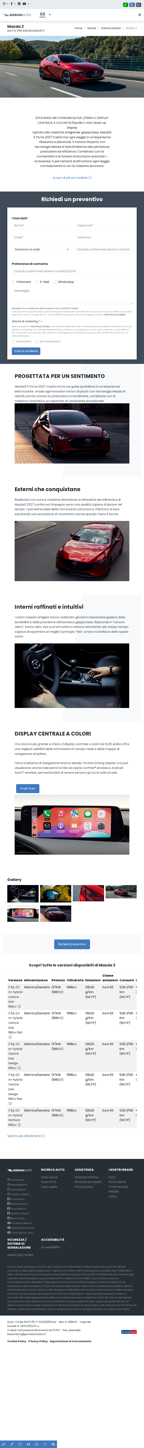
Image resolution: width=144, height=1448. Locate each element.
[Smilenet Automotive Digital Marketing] (129, 1332)
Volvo (113, 1196)
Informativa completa (114, 314)
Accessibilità (50, 1247)
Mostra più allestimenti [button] (25, 1136)
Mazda (92, 28)
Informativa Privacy (40, 326)
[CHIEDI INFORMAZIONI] (36, 1444)
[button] (42, 15)
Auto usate (49, 1187)
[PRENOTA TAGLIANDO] (12, 1444)
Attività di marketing (26, 321)
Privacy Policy (38, 1341)
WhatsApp (66, 282)
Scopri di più (27, 788)
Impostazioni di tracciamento (71, 1341)
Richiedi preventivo (72, 944)
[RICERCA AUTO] (4, 1444)
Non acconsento (50, 341)
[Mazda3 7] (55, 894)
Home (78, 28)
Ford (112, 1177)
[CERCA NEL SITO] (53, 1444)
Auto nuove (49, 1177)
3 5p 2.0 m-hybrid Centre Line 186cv (15, 996)
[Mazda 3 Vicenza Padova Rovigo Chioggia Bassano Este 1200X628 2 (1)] (88, 894)
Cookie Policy (16, 1341)
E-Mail (44, 282)
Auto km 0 (48, 1182)
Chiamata (23, 282)
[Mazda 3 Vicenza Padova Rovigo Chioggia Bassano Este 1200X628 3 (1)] (55, 914)
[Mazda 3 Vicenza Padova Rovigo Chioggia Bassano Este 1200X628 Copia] (23, 914)
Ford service (84, 1187)
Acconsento (24, 341)
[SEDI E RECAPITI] (45, 1444)
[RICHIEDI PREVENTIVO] (20, 1444)
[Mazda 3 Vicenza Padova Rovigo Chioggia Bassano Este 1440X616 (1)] (121, 894)
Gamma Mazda (111, 28)
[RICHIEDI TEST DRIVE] (28, 1444)
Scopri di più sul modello (70, 178)
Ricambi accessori (88, 1182)
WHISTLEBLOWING (20, 1255)
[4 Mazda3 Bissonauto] (23, 894)
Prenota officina (86, 1177)
